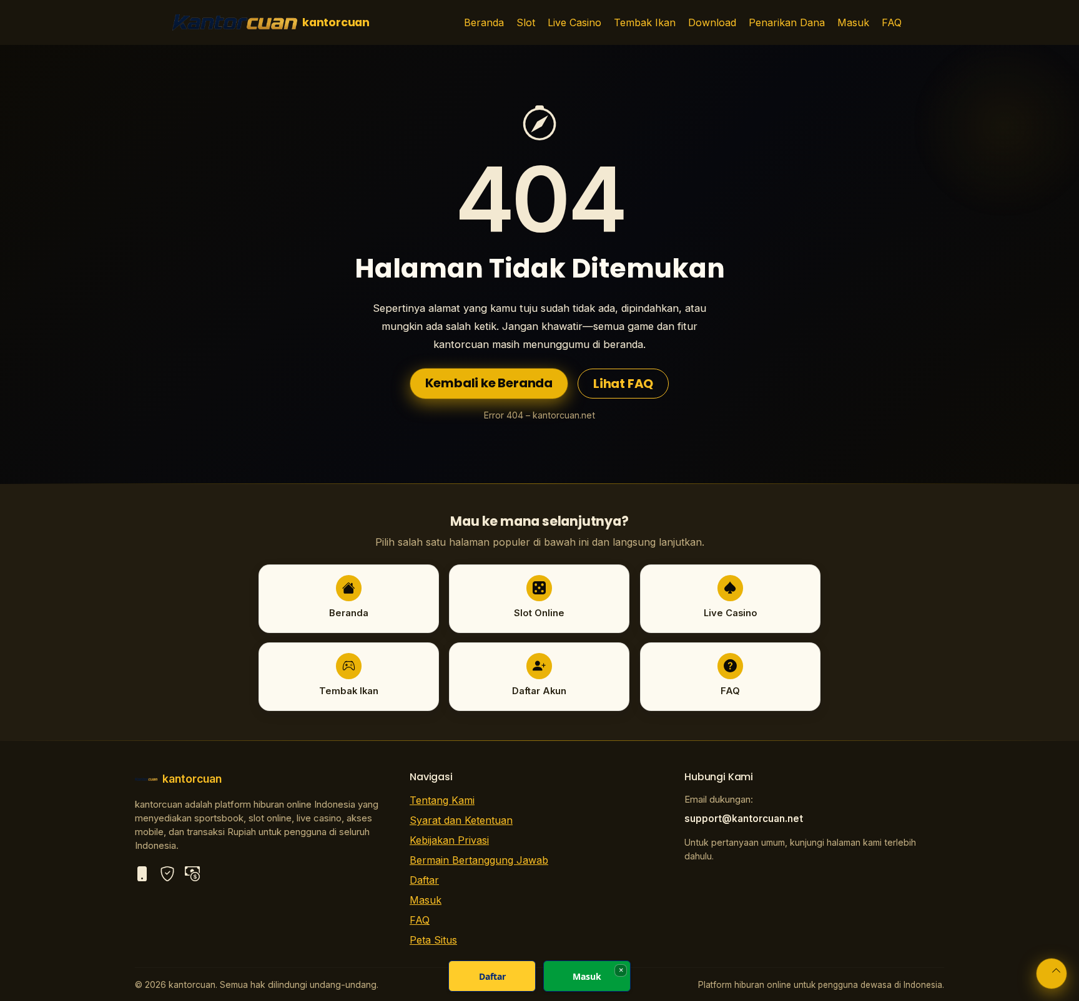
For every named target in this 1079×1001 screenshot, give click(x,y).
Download (712, 22)
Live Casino (574, 22)
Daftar (424, 880)
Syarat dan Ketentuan (461, 820)
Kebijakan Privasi (449, 840)
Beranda (484, 22)
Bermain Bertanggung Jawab (479, 860)
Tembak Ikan (645, 22)
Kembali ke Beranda (489, 383)
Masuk (853, 22)
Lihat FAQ (623, 383)
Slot (525, 22)
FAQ (892, 22)
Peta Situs (433, 940)
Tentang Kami (442, 800)
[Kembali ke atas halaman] (1052, 974)
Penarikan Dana (787, 22)
